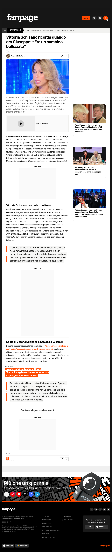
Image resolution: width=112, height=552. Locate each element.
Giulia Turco (21, 56)
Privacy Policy (47, 523)
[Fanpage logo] (22, 18)
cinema (57, 30)
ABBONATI (85, 18)
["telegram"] (37, 494)
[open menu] (4, 30)
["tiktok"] (6, 494)
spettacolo (15, 30)
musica (65, 30)
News (8, 453)
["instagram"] (12, 494)
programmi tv (36, 30)
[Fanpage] (9, 509)
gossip (72, 30)
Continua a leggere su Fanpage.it (37, 410)
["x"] (24, 494)
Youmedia (45, 516)
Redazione (45, 534)
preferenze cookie (48, 537)
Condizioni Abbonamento (51, 530)
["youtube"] (18, 494)
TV (28, 30)
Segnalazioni (46, 520)
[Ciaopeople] (105, 546)
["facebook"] (31, 494)
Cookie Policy (47, 527)
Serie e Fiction (48, 30)
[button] (67, 56)
